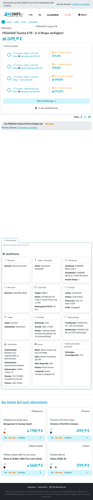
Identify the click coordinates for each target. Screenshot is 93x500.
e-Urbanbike (33, 22)
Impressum (31, 487)
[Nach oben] (86, 493)
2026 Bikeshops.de (58, 487)
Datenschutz (42, 487)
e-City (24, 22)
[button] (53, 15)
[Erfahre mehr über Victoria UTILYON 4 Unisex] (69, 421)
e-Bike (16, 22)
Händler (84, 15)
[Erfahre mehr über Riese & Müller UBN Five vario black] (23, 456)
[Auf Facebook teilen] (81, 117)
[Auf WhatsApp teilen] (85, 117)
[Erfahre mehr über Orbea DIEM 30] (69, 456)
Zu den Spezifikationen (48, 108)
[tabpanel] (46, 319)
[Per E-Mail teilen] (89, 117)
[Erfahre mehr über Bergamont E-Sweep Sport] (23, 421)
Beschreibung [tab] (11, 240)
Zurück (9, 22)
